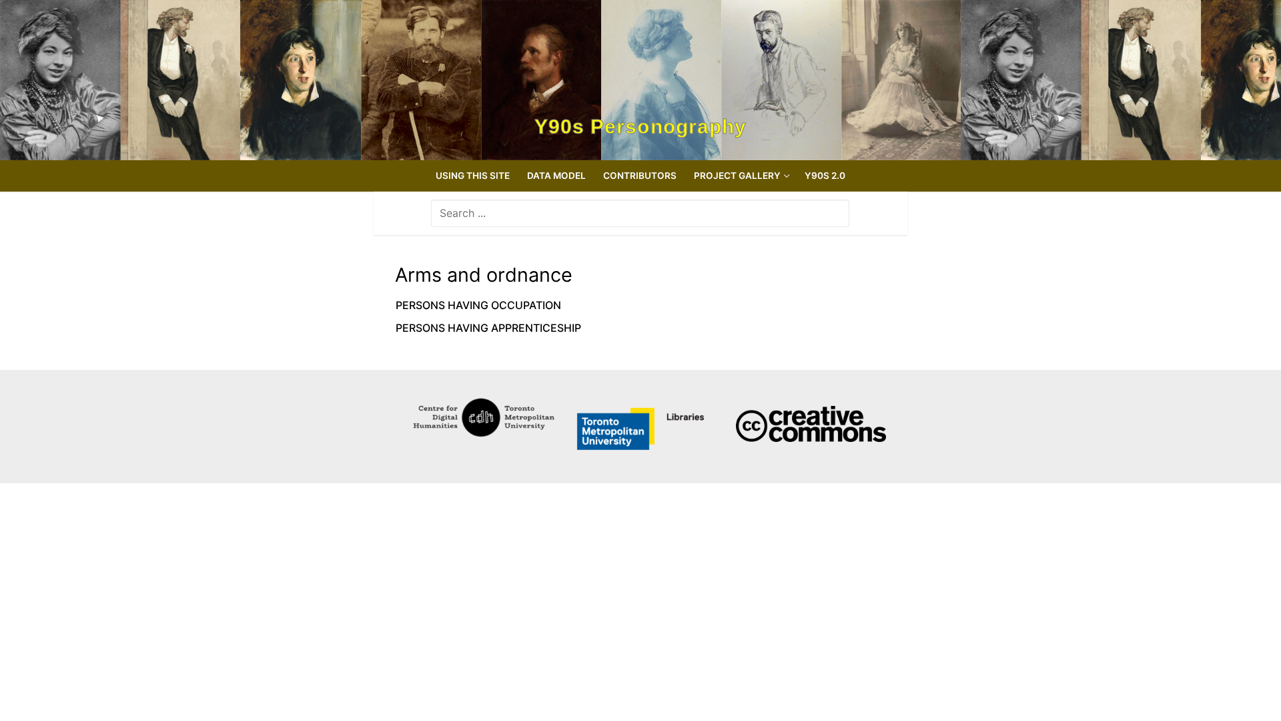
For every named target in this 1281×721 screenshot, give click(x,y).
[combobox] (640, 213)
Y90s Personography (640, 127)
